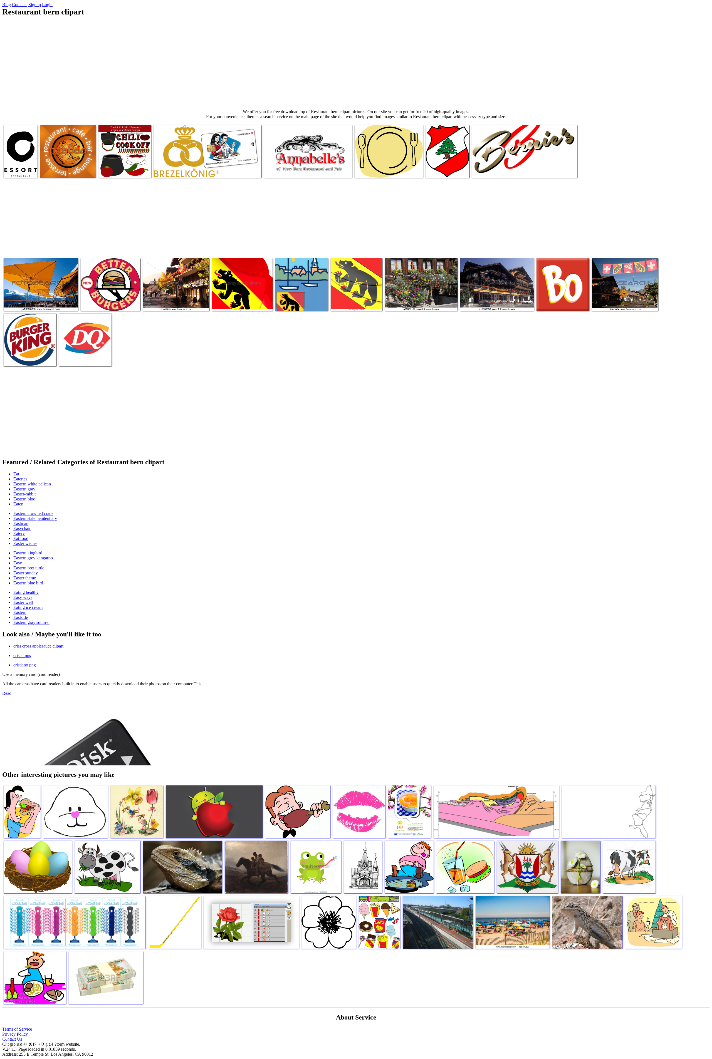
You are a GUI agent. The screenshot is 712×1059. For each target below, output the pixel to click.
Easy (17, 562)
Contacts (19, 4)
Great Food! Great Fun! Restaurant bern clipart (303, 170)
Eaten (18, 504)
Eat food (20, 538)
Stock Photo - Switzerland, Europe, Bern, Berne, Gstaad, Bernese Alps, (621, 301)
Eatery (19, 533)
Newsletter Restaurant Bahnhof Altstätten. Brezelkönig (198, 170)
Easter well (23, 602)
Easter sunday (25, 573)
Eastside (20, 617)
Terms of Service (17, 1029)
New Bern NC (288, 303)
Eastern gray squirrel (31, 622)
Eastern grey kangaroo (33, 557)
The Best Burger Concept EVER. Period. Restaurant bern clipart (108, 301)
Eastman (20, 523)
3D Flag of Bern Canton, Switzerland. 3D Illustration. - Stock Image (356, 298)
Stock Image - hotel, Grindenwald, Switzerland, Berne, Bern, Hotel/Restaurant (496, 301)
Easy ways (22, 597)
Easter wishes (25, 543)
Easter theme (24, 578)
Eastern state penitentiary (35, 518)
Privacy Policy (15, 1034)
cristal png (22, 655)
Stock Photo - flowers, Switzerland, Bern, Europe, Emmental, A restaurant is (419, 301)
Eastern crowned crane (33, 513)
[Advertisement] (356, 63)
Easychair (22, 528)
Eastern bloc (24, 499)
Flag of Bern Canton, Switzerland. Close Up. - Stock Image (240, 301)
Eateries (20, 479)
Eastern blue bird (28, 583)
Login (47, 4)
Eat (16, 474)
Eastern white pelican (32, 484)
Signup (34, 4)
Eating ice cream (28, 607)
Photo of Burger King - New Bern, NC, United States (27, 356)
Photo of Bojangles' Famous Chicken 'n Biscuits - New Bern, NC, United (560, 298)
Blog (6, 4)
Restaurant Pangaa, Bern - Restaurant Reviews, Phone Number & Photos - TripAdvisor (67, 165)
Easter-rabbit (24, 494)
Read (6, 693)
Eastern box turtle (28, 568)
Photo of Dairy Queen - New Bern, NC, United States (83, 356)
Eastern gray (24, 489)
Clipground (28, 1042)
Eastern (19, 612)
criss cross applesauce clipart (38, 646)
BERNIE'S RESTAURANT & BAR (501, 170)
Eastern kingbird (27, 552)
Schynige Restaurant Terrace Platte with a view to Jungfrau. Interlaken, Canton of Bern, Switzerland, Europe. (38, 298)
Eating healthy (26, 592)
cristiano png (24, 665)
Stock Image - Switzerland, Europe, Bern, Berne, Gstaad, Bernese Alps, (172, 301)
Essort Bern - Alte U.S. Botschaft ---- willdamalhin (20, 165)
